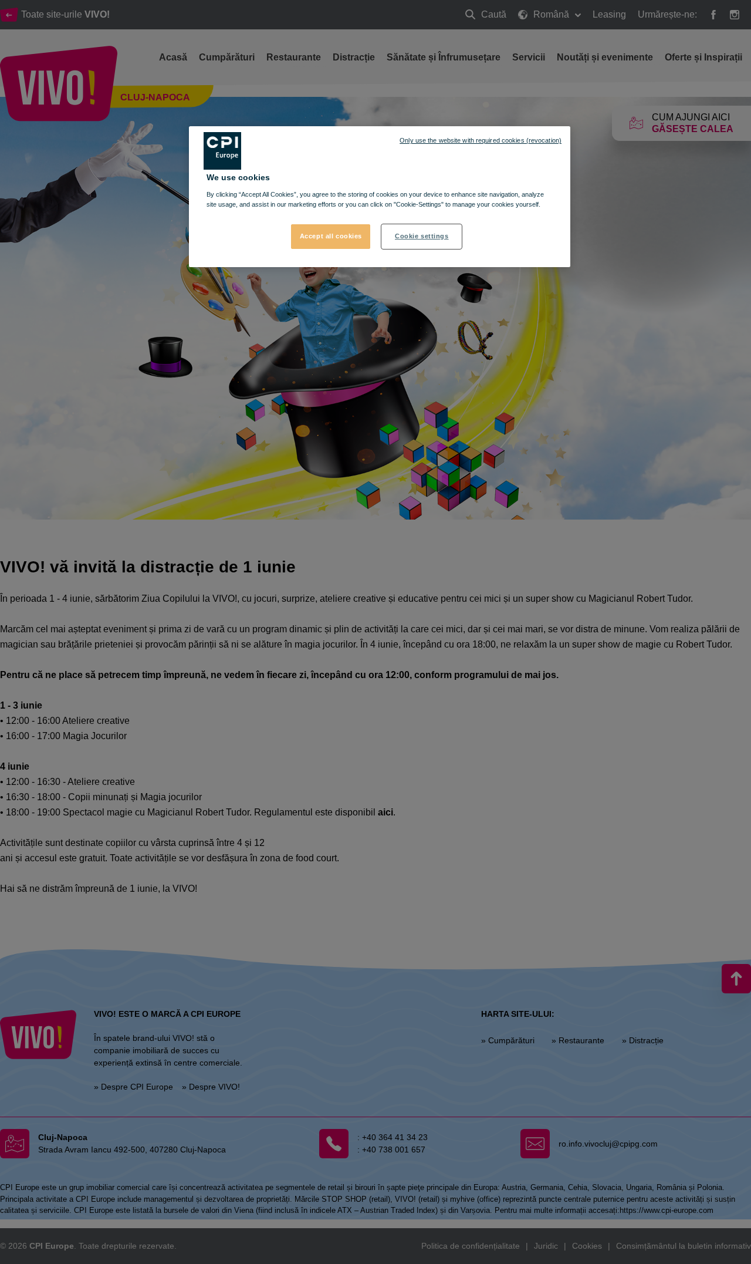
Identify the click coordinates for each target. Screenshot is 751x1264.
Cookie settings (422, 236)
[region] (379, 196)
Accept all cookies (331, 236)
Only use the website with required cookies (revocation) (480, 140)
